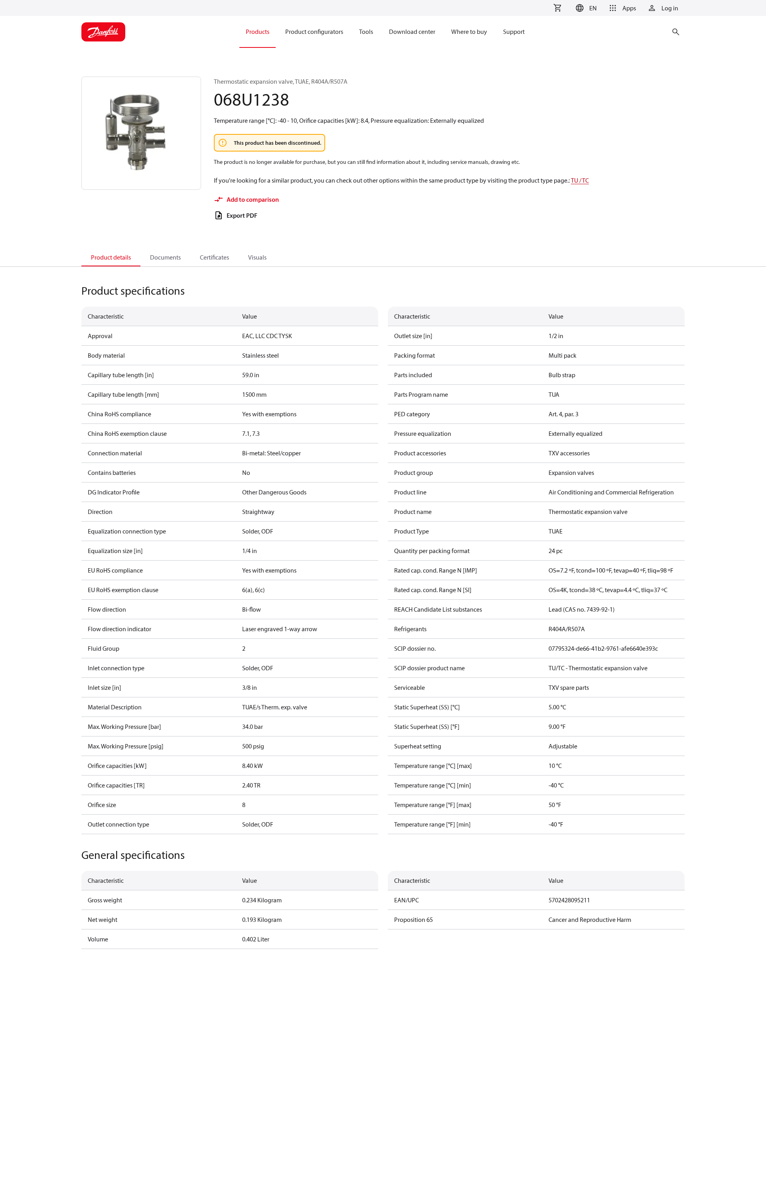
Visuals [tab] (257, 257)
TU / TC (580, 180)
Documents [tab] (165, 257)
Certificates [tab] (214, 257)
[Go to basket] (557, 8)
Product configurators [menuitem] (314, 31)
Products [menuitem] (257, 31)
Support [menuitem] (514, 31)
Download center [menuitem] (412, 31)
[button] (585, 8)
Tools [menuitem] (366, 31)
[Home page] (103, 31)
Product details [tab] (111, 257)
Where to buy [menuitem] (469, 31)
